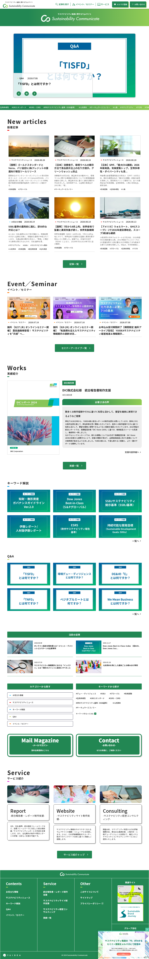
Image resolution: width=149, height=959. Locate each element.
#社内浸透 (43, 249)
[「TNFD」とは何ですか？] (29, 599)
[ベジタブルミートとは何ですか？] (74, 599)
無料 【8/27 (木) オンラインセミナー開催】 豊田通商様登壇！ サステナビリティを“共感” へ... (28, 330)
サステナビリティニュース (18, 897)
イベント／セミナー (15, 915)
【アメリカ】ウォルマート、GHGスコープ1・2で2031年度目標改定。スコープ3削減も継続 (120, 230)
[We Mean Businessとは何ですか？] (120, 599)
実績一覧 (47, 917)
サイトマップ (86, 897)
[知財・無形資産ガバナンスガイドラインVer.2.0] (29, 501)
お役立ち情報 (12, 892)
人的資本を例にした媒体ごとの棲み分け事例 (120, 665)
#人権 (123, 189)
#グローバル (22, 189)
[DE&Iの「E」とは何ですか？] (120, 574)
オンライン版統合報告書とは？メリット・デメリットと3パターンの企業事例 (53, 647)
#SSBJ (25, 245)
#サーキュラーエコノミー (63, 189)
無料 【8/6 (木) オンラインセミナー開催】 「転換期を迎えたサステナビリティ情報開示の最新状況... (74, 330)
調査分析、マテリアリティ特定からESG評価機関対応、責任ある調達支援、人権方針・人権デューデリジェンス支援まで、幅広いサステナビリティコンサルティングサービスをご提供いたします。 (120, 834)
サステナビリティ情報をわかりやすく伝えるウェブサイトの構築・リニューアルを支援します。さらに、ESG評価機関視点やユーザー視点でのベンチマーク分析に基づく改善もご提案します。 (74, 834)
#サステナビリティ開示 (38, 245)
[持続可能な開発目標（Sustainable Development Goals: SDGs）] (120, 526)
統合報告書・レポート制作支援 (55, 893)
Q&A (8, 909)
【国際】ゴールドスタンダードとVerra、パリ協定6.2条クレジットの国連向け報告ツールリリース (28, 168)
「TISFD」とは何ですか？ (34, 84)
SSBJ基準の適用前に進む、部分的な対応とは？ (27, 228)
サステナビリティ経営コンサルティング (55, 911)
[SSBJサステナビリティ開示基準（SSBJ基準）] (120, 501)
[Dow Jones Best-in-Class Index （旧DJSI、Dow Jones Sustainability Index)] (74, 501)
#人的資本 (12, 249)
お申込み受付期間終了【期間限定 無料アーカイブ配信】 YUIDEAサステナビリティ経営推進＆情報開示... (120, 330)
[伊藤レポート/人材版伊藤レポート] (29, 526)
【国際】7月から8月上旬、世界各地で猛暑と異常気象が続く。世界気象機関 (74, 228)
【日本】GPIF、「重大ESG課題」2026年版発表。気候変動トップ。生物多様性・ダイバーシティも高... (120, 168)
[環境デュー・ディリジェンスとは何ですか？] (74, 574)
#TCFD (135, 248)
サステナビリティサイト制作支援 (55, 902)
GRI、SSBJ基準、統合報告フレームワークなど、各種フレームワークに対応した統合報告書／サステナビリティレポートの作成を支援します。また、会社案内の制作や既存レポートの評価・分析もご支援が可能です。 (27, 831)
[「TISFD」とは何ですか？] (29, 574)
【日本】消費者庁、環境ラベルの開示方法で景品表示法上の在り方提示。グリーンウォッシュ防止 (74, 168)
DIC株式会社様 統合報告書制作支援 (86, 390)
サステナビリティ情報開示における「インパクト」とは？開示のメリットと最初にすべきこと (52, 666)
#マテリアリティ (14, 245)
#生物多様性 (114, 189)
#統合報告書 (32, 249)
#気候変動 (12, 189)
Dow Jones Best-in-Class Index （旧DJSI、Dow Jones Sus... (121, 647)
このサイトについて (89, 892)
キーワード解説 (13, 903)
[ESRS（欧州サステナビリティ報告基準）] (74, 526)
